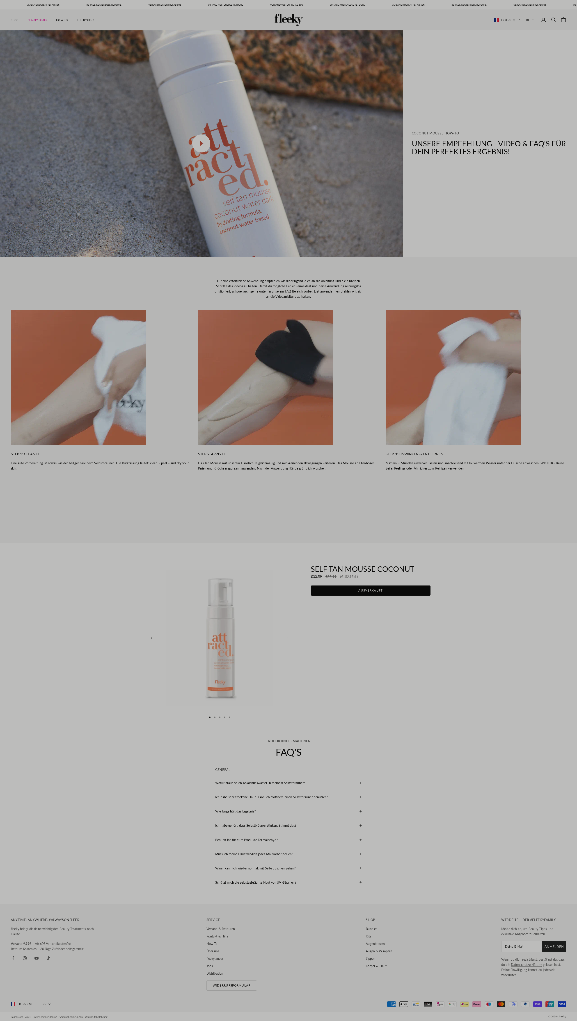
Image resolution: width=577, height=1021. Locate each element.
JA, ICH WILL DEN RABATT (312, 513)
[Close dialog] (355, 477)
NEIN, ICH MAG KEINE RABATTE (312, 527)
